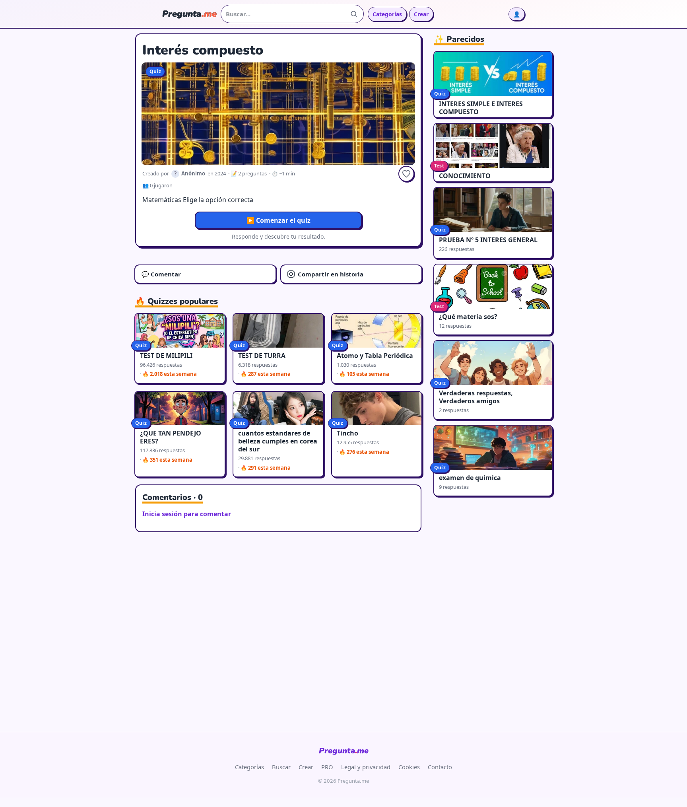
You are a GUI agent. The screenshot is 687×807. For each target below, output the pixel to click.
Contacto (440, 767)
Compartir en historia (330, 274)
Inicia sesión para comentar (186, 513)
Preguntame (344, 750)
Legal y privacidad (365, 767)
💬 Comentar (161, 274)
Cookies (409, 767)
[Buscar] (354, 14)
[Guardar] (406, 174)
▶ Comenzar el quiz (278, 220)
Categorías (387, 14)
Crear (421, 14)
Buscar (281, 767)
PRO (327, 767)
